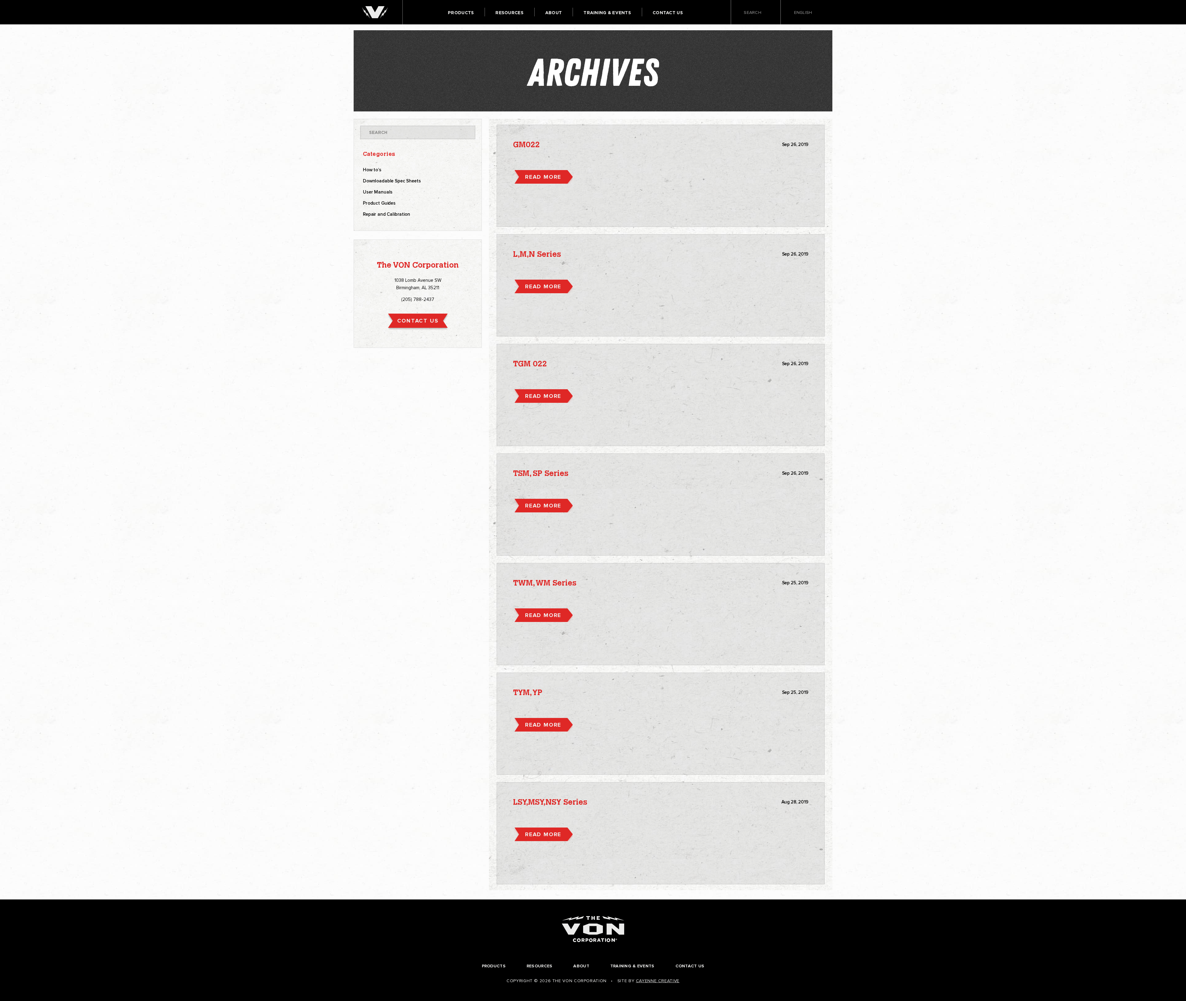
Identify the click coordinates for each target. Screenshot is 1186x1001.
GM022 (526, 145)
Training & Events (607, 12)
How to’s (372, 170)
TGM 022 (530, 364)
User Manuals (378, 192)
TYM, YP (527, 693)
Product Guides (379, 203)
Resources (509, 12)
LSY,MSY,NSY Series (550, 803)
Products (461, 12)
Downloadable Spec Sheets (392, 181)
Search (753, 12)
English (804, 12)
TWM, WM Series (544, 583)
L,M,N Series (537, 255)
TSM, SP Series (540, 474)
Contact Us (668, 12)
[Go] (466, 132)
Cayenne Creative (657, 980)
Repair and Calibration (386, 214)
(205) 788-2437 (417, 299)
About (553, 12)
